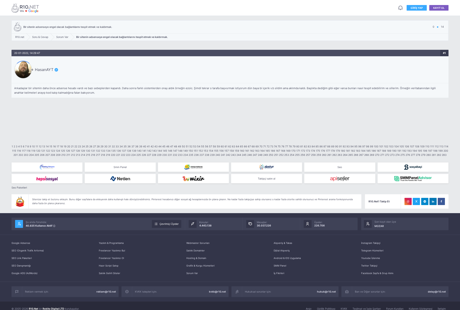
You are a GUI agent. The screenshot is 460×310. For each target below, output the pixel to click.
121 (43, 150)
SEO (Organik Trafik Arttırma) (28, 250)
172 (303, 150)
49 (179, 146)
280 (428, 154)
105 (401, 146)
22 (75, 146)
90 (336, 146)
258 (313, 154)
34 (121, 146)
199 (440, 150)
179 (338, 150)
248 (260, 154)
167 (278, 150)
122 (48, 150)
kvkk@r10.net (217, 291)
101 (381, 146)
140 (139, 150)
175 (318, 150)
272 (387, 154)
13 (43, 146)
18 (61, 146)
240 (217, 154)
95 (356, 146)
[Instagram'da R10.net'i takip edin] (408, 201)
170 (293, 150)
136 (118, 150)
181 (348, 150)
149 (185, 150)
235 (191, 154)
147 (175, 150)
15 (50, 146)
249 (265, 154)
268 (366, 154)
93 (348, 146)
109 (422, 146)
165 (267, 150)
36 (129, 146)
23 (79, 146)
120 (38, 150)
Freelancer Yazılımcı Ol (111, 258)
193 (409, 150)
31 (109, 146)
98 (367, 146)
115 (14, 150)
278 (418, 154)
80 (298, 146)
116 (19, 150)
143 (154, 150)
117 (24, 150)
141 (144, 150)
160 (242, 150)
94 (352, 146)
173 (308, 150)
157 (226, 150)
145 (165, 150)
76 (282, 146)
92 (344, 146)
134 (108, 150)
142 (149, 150)
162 (252, 150)
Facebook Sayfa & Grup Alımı (377, 273)
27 (94, 146)
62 (229, 146)
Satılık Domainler (195, 250)
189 (389, 150)
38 (136, 146)
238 (207, 154)
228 (154, 154)
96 (360, 146)
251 (276, 154)
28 (98, 146)
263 (339, 154)
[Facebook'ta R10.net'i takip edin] (441, 201)
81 (301, 146)
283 (444, 154)
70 (261, 146)
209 (58, 154)
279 (423, 154)
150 (190, 150)
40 (144, 146)
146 (170, 150)
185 (368, 150)
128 (78, 150)
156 (221, 150)
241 (223, 154)
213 (78, 154)
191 (399, 150)
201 (15, 154)
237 (201, 154)
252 (281, 154)
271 (382, 154)
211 (68, 154)
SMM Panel (280, 265)
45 (163, 146)
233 (180, 154)
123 (53, 150)
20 (68, 146)
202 (21, 154)
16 (54, 146)
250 (271, 154)
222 (123, 154)
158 (231, 150)
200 (445, 150)
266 (356, 154)
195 (420, 150)
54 (198, 146)
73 (271, 146)
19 (65, 146)
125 (63, 150)
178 (333, 150)
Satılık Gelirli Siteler (109, 273)
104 (396, 146)
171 (298, 150)
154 (211, 150)
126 (68, 150)
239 (212, 154)
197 (430, 150)
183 (358, 150)
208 (52, 154)
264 (345, 154)
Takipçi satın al (266, 178)
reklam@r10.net (106, 291)
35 (125, 146)
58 (214, 146)
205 (36, 154)
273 (392, 154)
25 (87, 146)
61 (226, 146)
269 (372, 154)
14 (47, 146)
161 (247, 150)
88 (328, 146)
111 (432, 146)
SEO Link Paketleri (22, 258)
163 (257, 150)
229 (159, 154)
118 (28, 150)
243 (233, 154)
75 (279, 146)
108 (417, 146)
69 (257, 146)
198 (435, 150)
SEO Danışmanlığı (21, 265)
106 (407, 146)
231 (170, 154)
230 (164, 154)
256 (302, 154)
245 (244, 154)
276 (408, 154)
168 (283, 150)
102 (386, 146)
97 (363, 146)
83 (309, 146)
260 (324, 154)
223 (128, 154)
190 (394, 150)
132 (98, 150)
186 (373, 150)
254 (292, 154)
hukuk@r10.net (326, 291)
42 (152, 146)
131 (93, 150)
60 (222, 146)
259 (318, 154)
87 (324, 146)
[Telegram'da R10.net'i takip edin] (424, 201)
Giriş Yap (417, 7)
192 (404, 150)
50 (183, 146)
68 (253, 146)
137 (124, 150)
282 (439, 154)
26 (90, 146)
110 (427, 146)
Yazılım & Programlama (111, 243)
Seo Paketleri (19, 187)
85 (317, 146)
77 (286, 146)
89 (332, 146)
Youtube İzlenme (370, 258)
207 (47, 154)
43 (156, 146)
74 (275, 146)
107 (412, 146)
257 (308, 154)
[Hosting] (47, 167)
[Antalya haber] (193, 167)
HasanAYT (44, 70)
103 (391, 146)
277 (413, 154)
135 (113, 150)
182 (353, 150)
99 (371, 146)
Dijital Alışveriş (282, 250)
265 (350, 154)
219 (108, 154)
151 (196, 150)
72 (268, 146)
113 (441, 146)
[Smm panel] (413, 178)
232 (175, 154)
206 (42, 154)
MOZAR (379, 226)
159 (237, 150)
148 (180, 150)
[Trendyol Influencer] (193, 178)
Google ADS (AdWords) (25, 273)
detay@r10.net (437, 291)
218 (103, 154)
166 (273, 150)
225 (138, 154)
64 (237, 146)
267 (361, 154)
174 (313, 150)
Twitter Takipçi (369, 265)
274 (397, 154)
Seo (339, 167)
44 (160, 146)
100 (376, 146)
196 (425, 150)
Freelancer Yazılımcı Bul (112, 250)
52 (190, 146)
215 (88, 154)
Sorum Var (192, 273)
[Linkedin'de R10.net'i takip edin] (433, 201)
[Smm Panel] (413, 167)
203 (26, 154)
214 (83, 154)
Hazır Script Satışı (108, 265)
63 (233, 146)
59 (218, 146)
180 (343, 150)
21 (72, 146)
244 (238, 154)
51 (187, 146)
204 (31, 154)
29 (102, 146)
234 (185, 154)
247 (255, 154)
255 (297, 154)
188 (384, 150)
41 (148, 146)
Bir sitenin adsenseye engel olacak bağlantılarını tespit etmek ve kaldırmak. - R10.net (26, 8)
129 (83, 150)
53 (194, 146)
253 (286, 154)
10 (33, 146)
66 (245, 146)
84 (313, 146)
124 (58, 150)
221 (118, 154)
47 (171, 146)
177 (328, 150)
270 (377, 154)
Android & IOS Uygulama (287, 258)
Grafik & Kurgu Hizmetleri (200, 265)
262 (334, 154)
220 (113, 154)
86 (321, 146)
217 (98, 154)
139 (134, 150)
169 (288, 150)
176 (323, 150)
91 (340, 146)
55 (202, 146)
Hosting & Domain (196, 258)
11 (37, 146)
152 (201, 150)
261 (329, 154)
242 (228, 154)
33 (117, 146)
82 (305, 146)
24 (83, 146)
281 (434, 154)
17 (58, 146)
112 (437, 146)
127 (73, 150)
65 (241, 146)
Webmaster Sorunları (198, 243)
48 (175, 146)
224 (133, 154)
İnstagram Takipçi (370, 243)
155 (216, 150)
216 (93, 154)
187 (379, 150)
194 (414, 150)
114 (446, 146)
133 (103, 150)
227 (149, 154)
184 (363, 150)
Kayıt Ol (439, 7)
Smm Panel (120, 167)
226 (144, 154)
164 (262, 150)
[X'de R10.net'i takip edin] (416, 201)
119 (33, 150)
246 (249, 154)
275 (402, 154)
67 (249, 146)
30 (105, 146)
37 (132, 146)
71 (264, 146)
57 (210, 146)
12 (40, 146)
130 (88, 150)
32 (113, 146)
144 (159, 150)
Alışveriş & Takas (283, 243)
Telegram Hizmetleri (372, 250)
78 (290, 146)
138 (129, 150)
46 (167, 146)
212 (73, 154)
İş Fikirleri (279, 273)
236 (196, 154)
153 (206, 150)
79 (294, 146)
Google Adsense (21, 243)
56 (206, 146)
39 (140, 146)
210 (63, 154)
